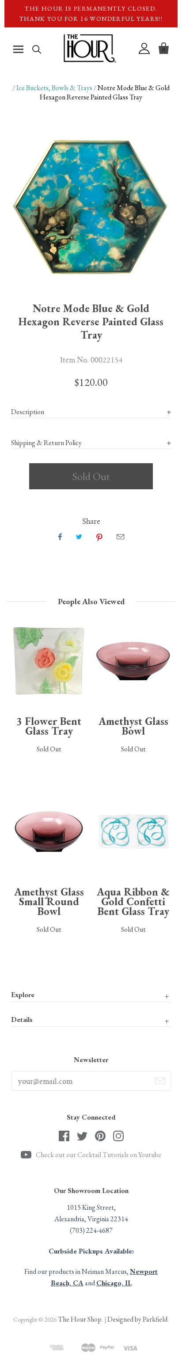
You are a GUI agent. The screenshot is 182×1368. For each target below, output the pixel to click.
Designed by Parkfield (137, 1319)
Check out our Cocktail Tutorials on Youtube (98, 1154)
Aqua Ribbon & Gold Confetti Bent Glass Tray (133, 901)
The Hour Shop (80, 1319)
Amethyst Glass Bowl (133, 726)
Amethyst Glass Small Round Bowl (49, 901)
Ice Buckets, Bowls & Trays (54, 87)
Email (120, 536)
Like (60, 536)
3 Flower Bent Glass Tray (48, 726)
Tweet (79, 536)
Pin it (99, 536)
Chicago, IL (114, 1283)
